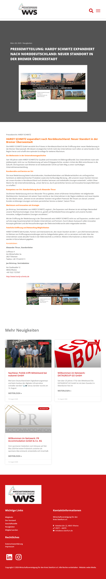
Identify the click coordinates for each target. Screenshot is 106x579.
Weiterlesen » (15, 393)
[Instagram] (18, 557)
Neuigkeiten (27, 43)
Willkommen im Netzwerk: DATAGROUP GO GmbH (71, 374)
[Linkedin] (9, 557)
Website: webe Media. (87, 567)
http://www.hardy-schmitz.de (17, 276)
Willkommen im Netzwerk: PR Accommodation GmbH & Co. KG (25, 439)
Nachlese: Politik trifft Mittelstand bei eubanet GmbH (27, 374)
